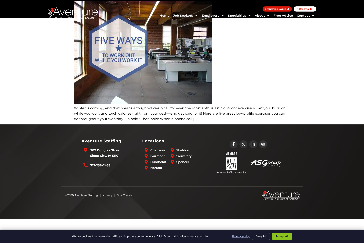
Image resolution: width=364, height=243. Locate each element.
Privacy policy (241, 236)
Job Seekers (183, 15)
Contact (303, 15)
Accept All (282, 236)
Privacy (107, 195)
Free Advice (283, 15)
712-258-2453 (100, 165)
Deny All (261, 236)
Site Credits (124, 195)
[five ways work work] (143, 103)
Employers (210, 15)
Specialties (237, 15)
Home (164, 15)
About (260, 15)
